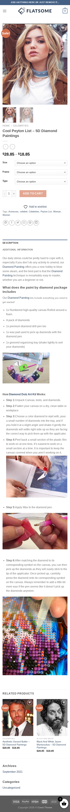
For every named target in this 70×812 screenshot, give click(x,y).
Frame (6, 172)
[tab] (35, 243)
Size (5, 162)
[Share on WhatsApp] (5, 223)
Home (6, 125)
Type (5, 181)
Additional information (18, 249)
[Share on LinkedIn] (36, 223)
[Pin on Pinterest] (30, 223)
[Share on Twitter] (18, 223)
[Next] (62, 64)
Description (10, 243)
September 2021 (13, 771)
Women (6, 215)
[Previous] (8, 64)
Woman (57, 211)
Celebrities (20, 125)
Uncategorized (11, 787)
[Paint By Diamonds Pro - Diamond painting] (35, 11)
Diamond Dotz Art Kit (22, 394)
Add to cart (33, 193)
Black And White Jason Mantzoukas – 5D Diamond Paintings (51, 744)
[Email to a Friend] (24, 223)
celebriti (24, 211)
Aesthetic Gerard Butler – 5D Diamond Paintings (16, 743)
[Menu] (5, 11)
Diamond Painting (13, 266)
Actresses (13, 211)
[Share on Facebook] (12, 223)
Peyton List (46, 211)
